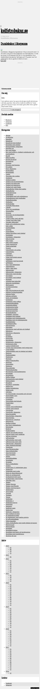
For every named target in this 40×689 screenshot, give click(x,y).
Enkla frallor (9, 241)
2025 (7, 546)
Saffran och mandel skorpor (14, 432)
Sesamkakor (9, 460)
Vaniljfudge (9, 504)
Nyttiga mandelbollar (12, 388)
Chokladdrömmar (11, 193)
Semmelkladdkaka (11, 458)
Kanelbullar (9, 300)
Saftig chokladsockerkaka (13, 445)
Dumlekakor (9, 235)
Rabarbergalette (11, 414)
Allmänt (8, 135)
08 (10, 549)
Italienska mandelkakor (13, 283)
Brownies (8, 163)
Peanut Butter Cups (11, 396)
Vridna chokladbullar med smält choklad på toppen (21, 523)
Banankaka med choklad (13, 145)
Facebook (9, 123)
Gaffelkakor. (9, 263)
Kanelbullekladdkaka (12, 303)
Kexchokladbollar (11, 312)
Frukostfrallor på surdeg (13, 250)
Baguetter (9, 139)
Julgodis (8, 289)
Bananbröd (9, 141)
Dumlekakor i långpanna (9, 38)
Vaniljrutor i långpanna (12, 512)
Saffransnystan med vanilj (13, 442)
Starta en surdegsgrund (13, 475)
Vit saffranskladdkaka (12, 519)
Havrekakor (9, 276)
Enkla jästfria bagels (12, 242)
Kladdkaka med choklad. (13, 316)
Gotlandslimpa (10, 266)
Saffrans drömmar (11, 436)
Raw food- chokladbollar (13, 425)
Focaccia (8, 248)
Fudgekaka (9, 259)
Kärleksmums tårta (11, 344)
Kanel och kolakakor (12, 298)
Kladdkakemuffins (11, 324)
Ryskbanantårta (10, 431)
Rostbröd (8, 429)
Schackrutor (9, 447)
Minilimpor (9, 366)
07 (10, 596)
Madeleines (9, 357)
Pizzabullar (9, 399)
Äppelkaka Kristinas (11, 530)
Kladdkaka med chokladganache (15, 318)
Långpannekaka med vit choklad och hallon (19, 351)
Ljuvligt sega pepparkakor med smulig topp (19, 348)
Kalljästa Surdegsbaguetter (14, 292)
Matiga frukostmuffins (12, 360)
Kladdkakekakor (10, 322)
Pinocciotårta (9, 397)
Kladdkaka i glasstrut (12, 314)
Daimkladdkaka (10, 228)
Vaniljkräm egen (10, 508)
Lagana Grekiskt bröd (12, 346)
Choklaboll (9, 178)
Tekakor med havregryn (13, 488)
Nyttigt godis (9, 390)
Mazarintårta (9, 364)
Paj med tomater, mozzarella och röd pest (19, 394)
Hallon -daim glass (11, 268)
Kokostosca (9, 331)
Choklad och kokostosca (13, 185)
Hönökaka (9, 279)
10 (10, 551)
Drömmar (8, 229)
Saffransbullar (10, 438)
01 (10, 561)
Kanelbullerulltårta (11, 305)
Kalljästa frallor (10, 294)
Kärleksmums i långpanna (13, 342)
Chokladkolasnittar (11, 200)
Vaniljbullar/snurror (11, 503)
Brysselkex (9, 167)
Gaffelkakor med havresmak (14, 261)
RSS (7, 125)
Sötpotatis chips (10, 480)
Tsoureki (8, 493)
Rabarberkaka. (10, 418)
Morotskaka (9, 373)
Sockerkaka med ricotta (13, 471)
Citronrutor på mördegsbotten (15, 215)
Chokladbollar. (10, 191)
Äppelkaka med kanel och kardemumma (18, 532)
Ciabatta (8, 207)
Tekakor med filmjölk (12, 486)
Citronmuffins (10, 211)
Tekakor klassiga (11, 484)
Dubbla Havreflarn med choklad (15, 233)
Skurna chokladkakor (12, 464)
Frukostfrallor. (10, 252)
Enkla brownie (10, 239)
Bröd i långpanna (11, 169)
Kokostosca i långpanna (13, 333)
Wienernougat (10, 525)
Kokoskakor (9, 327)
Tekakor (8, 482)
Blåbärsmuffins (10, 158)
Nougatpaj (9, 383)
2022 (7, 559)
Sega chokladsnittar (12, 451)
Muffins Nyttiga (10, 377)
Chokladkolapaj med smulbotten (15, 198)
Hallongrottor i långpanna (13, 272)
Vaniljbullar (9, 499)
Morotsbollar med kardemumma (16, 372)
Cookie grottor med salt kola (14, 218)
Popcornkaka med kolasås (13, 401)
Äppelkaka (9, 528)
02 (10, 562)
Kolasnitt (8, 335)
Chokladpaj (9, 202)
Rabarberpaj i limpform (13, 419)
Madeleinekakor (10, 355)
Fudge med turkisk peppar (14, 257)
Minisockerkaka (10, 368)
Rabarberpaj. (10, 421)
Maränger (9, 359)
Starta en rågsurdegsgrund (14, 473)
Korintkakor (9, 336)
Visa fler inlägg (35, 688)
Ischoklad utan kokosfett (13, 281)
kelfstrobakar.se (14, 31)
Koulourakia (9, 338)
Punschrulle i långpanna (13, 412)
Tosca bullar (9, 491)
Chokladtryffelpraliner (12, 206)
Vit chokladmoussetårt (12, 515)
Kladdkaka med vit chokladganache (16, 320)
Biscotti (8, 156)
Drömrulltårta (10, 231)
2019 (7, 607)
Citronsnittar (9, 217)
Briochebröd (9, 161)
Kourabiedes (9, 340)
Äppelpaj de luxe (11, 536)
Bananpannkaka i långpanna (14, 146)
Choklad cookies (11, 180)
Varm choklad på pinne (13, 514)
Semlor (8, 456)
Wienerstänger (10, 526)
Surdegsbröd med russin (13, 477)
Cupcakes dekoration (12, 222)
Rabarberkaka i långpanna (14, 416)
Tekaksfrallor (10, 490)
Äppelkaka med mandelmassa (15, 534)
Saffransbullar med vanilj (13, 440)
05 (10, 557)
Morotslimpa (9, 375)
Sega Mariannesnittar (12, 449)
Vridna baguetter (11, 521)
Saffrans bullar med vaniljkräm (15, 434)
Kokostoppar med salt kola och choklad (18, 329)
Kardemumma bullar (12, 307)
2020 (7, 583)
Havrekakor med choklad (13, 277)
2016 (7, 671)
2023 (7, 555)
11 (10, 553)
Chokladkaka (9, 194)
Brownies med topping (13, 165)
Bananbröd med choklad (13, 143)
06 (10, 594)
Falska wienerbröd (11, 244)
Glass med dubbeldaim (13, 265)
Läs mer (3, 61)
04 (10, 564)
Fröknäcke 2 (9, 255)
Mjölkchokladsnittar (11, 370)
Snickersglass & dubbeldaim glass (16, 467)
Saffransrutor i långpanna (13, 443)
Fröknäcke (9, 253)
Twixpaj (8, 497)
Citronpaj (8, 213)
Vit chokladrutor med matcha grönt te (17, 517)
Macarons (8, 353)
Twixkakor (9, 495)
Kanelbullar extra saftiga (13, 301)
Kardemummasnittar (12, 309)
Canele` (8, 174)
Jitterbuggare (10, 285)
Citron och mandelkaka (12, 209)
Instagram (9, 122)
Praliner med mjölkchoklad (14, 407)
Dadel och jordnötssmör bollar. (15, 224)
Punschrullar (9, 410)
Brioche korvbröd (11, 159)
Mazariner (9, 362)
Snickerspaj (9, 469)
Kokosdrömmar (10, 325)
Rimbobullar (9, 427)
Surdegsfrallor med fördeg (14, 479)
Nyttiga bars (9, 386)
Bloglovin (8, 120)
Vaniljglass (9, 506)
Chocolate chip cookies (13, 176)
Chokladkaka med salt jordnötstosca (17, 196)
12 (10, 572)
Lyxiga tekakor (10, 349)
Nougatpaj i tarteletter (12, 384)
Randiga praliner (11, 423)
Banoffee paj (10, 148)
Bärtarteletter (10, 172)
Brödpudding (10, 170)
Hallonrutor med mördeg (13, 274)
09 (10, 566)
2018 (7, 629)
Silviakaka (9, 462)
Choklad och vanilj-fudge (13, 187)
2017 (7, 647)
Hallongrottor (10, 270)
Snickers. (8, 466)
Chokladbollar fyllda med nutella (16, 189)
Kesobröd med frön (12, 311)
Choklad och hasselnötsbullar (15, 182)
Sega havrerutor (11, 453)
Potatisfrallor (10, 403)
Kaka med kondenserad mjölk (15, 290)
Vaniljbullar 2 (10, 501)
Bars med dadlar (11, 150)
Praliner (8, 405)
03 (10, 548)
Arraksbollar (9, 137)
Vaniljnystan (9, 510)
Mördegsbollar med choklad (14, 379)
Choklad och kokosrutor (13, 183)
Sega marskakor (10, 455)
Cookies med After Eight (13, 220)
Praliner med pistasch (12, 408)
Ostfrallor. (9, 392)
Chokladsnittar (10, 204)
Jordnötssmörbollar (12, 287)
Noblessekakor (10, 381)
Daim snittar (9, 226)
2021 (7, 573)
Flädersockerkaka (11, 246)
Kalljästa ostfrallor (11, 296)
